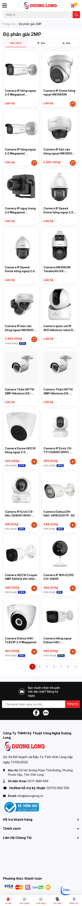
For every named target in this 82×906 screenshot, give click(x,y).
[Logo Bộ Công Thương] (21, 807)
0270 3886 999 (37, 781)
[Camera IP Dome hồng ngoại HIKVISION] (60, 69)
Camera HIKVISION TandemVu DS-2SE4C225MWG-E (56, 271)
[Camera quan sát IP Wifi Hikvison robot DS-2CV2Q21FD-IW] (60, 304)
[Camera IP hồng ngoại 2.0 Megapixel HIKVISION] (21, 127)
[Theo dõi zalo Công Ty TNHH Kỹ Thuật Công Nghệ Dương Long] (46, 712)
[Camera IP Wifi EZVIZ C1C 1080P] (60, 553)
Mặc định (15, 43)
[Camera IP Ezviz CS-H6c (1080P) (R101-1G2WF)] (21, 490)
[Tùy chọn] (73, 104)
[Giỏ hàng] (72, 5)
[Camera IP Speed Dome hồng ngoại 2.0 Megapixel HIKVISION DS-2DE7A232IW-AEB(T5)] (21, 245)
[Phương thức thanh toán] (27, 887)
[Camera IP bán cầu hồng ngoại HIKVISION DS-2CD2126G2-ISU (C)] (60, 127)
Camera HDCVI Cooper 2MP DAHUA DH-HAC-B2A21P (21, 578)
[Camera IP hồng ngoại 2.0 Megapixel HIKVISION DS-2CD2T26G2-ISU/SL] (21, 69)
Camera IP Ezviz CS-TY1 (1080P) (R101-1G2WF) (57, 452)
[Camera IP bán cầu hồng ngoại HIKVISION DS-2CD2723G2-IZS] (21, 304)
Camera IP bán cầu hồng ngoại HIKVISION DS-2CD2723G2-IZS (20, 330)
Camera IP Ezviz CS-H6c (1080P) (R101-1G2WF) (19, 515)
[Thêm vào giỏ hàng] (34, 461)
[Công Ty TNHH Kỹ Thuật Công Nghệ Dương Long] (40, 5)
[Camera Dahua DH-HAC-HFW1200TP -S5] (60, 490)
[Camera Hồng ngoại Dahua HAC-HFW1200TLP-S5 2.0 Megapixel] (60, 616)
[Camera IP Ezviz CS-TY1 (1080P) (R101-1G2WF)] (60, 426)
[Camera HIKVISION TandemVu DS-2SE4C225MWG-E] (60, 245)
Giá (43, 43)
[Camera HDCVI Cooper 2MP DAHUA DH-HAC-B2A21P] (21, 553)
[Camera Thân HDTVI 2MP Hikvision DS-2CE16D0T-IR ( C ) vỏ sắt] (21, 367)
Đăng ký (72, 703)
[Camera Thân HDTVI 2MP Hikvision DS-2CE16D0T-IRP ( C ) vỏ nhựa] (60, 367)
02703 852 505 (58, 788)
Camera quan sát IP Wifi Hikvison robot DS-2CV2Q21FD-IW (60, 330)
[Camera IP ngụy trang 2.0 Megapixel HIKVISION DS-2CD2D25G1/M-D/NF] (21, 186)
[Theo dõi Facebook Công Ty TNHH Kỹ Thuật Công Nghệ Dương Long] (36, 712)
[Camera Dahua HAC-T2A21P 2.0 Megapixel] (21, 616)
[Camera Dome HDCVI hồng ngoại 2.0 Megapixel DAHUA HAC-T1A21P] (21, 426)
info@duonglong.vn (30, 795)
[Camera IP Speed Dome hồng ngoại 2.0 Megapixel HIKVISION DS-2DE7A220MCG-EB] (60, 186)
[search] (76, 14)
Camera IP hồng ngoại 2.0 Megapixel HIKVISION (20, 153)
